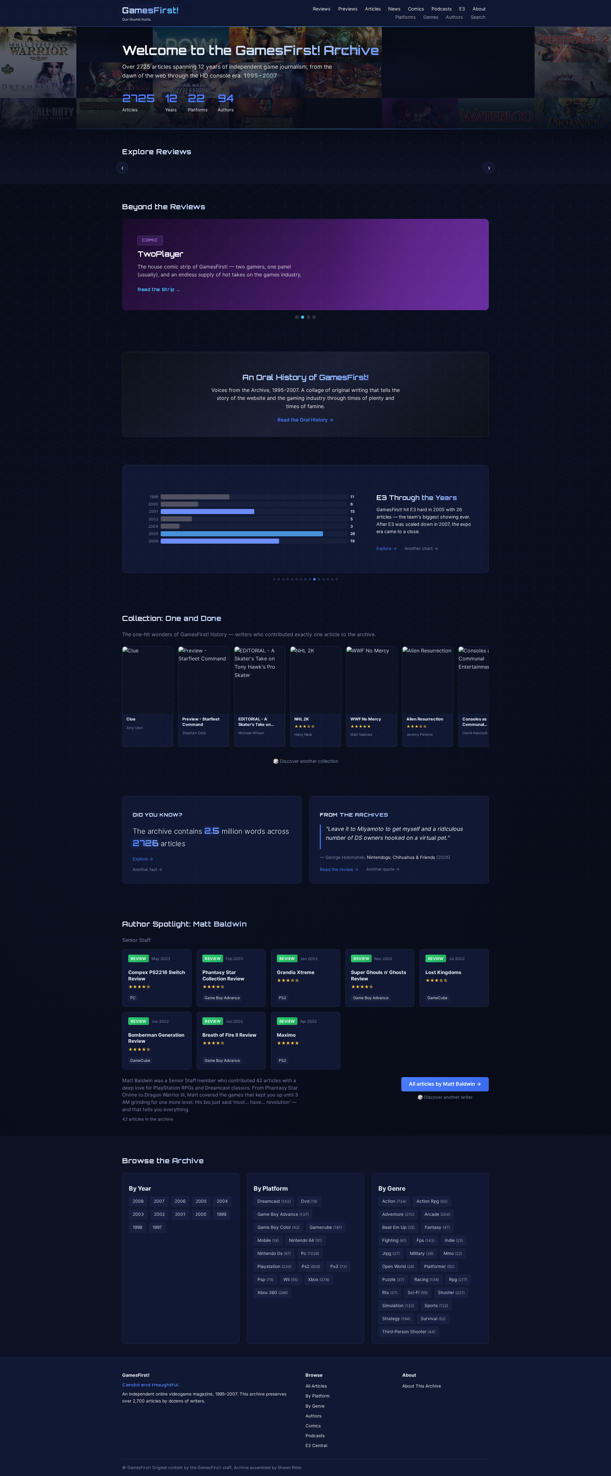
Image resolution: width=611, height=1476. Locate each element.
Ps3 (338, 1266)
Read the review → (339, 869)
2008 (138, 1201)
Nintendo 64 (305, 1240)
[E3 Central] (314, 317)
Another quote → (382, 869)
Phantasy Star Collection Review (223, 975)
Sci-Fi (418, 1292)
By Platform (271, 1188)
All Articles (316, 1386)
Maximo (286, 1035)
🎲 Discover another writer (445, 1097)
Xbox (318, 1279)
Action (394, 1201)
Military (421, 1253)
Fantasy (437, 1227)
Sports (436, 1305)
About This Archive (421, 1386)
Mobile (268, 1240)
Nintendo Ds (274, 1253)
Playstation (274, 1266)
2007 (159, 1201)
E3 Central (316, 1445)
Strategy (396, 1318)
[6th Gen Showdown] (301, 579)
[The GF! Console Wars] (274, 579)
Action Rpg (432, 1201)
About (479, 9)
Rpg (458, 1279)
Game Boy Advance (283, 1214)
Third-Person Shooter (408, 1331)
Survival (433, 1318)
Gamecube (326, 1227)
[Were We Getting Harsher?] (278, 579)
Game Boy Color (278, 1227)
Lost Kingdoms (443, 972)
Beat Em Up (398, 1227)
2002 (159, 1214)
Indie (454, 1240)
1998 (137, 1227)
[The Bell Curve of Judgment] (287, 579)
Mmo (453, 1253)
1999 (221, 1214)
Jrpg (391, 1253)
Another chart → (421, 548)
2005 (201, 1201)
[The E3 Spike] (323, 579)
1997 (157, 1227)
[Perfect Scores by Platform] (328, 579)
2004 (222, 1201)
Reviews (322, 9)
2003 (138, 1214)
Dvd (309, 1201)
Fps (426, 1240)
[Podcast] (296, 317)
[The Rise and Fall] (292, 579)
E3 (462, 9)
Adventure (398, 1214)
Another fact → (147, 869)
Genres (431, 17)
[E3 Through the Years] (314, 579)
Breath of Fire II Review (229, 1035)
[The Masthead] (305, 579)
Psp (265, 1279)
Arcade (437, 1214)
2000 (201, 1214)
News (394, 9)
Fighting (394, 1240)
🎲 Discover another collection (305, 761)
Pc (310, 1253)
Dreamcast (274, 1201)
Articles (373, 9)
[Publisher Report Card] (283, 579)
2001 (180, 1214)
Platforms (405, 17)
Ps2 (311, 1266)
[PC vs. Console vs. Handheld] (336, 579)
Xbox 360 (272, 1292)
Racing (426, 1279)
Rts (389, 1292)
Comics (416, 9)
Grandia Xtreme (295, 972)
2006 (180, 1201)
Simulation (398, 1305)
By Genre (391, 1188)
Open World (398, 1266)
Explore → (386, 548)
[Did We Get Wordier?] (319, 579)
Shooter (451, 1292)
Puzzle (393, 1279)
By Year (140, 1188)
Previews (348, 9)
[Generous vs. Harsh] (310, 579)
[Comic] (302, 317)
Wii (291, 1279)
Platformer (439, 1266)
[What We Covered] (296, 579)
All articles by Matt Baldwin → (445, 1084)
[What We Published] (332, 579)
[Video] (308, 317)
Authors (454, 17)
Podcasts (442, 9)
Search (478, 17)
